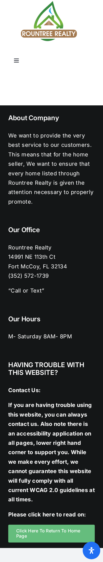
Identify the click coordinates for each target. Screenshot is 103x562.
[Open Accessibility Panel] (91, 550)
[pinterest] (80, 52)
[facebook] (47, 52)
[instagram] (70, 52)
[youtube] (92, 52)
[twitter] (59, 52)
